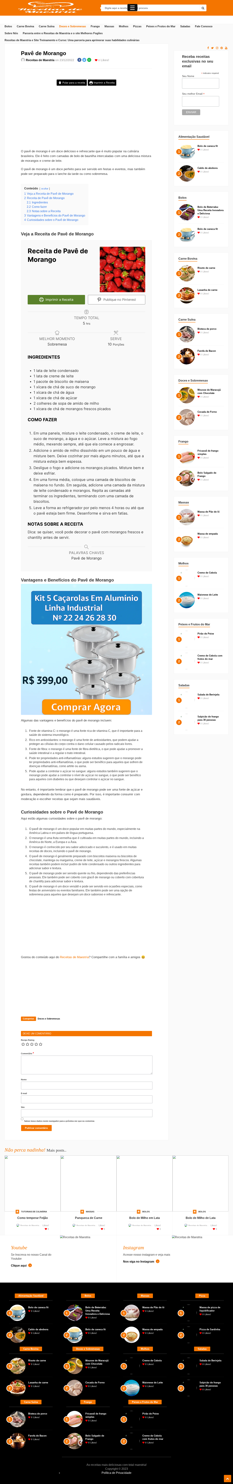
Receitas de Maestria (40, 60)
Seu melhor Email (193, 94)
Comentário (27, 1053)
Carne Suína (46, 26)
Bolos (8, 26)
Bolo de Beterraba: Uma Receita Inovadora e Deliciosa (211, 210)
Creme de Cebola (207, 572)
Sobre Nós (11, 33)
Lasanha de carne (207, 290)
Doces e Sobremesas (72, 26)
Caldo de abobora (208, 168)
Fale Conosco (203, 26)
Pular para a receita (73, 82)
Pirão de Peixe (206, 633)
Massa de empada (208, 533)
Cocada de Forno (207, 411)
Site (23, 1107)
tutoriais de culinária (34, 1212)
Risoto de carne (206, 268)
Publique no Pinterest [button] (119, 299)
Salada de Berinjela (208, 694)
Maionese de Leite (208, 594)
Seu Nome (188, 76)
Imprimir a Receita (104, 82)
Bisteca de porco (207, 329)
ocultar (44, 188)
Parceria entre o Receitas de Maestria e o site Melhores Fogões (63, 33)
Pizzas (137, 26)
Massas (109, 26)
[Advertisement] (86, 120)
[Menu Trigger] (132, 7)
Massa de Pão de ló (209, 511)
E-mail (24, 1093)
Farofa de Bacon (207, 351)
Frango (95, 26)
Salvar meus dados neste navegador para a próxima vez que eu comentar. (59, 1121)
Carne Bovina (25, 26)
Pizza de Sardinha (210, 1329)
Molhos (123, 26)
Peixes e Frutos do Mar (160, 26)
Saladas (185, 26)
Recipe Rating (27, 1040)
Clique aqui (19, 1265)
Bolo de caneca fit (208, 146)
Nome (24, 1079)
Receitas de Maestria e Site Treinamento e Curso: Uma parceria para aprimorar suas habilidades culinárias (72, 40)
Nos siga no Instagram (139, 1261)
